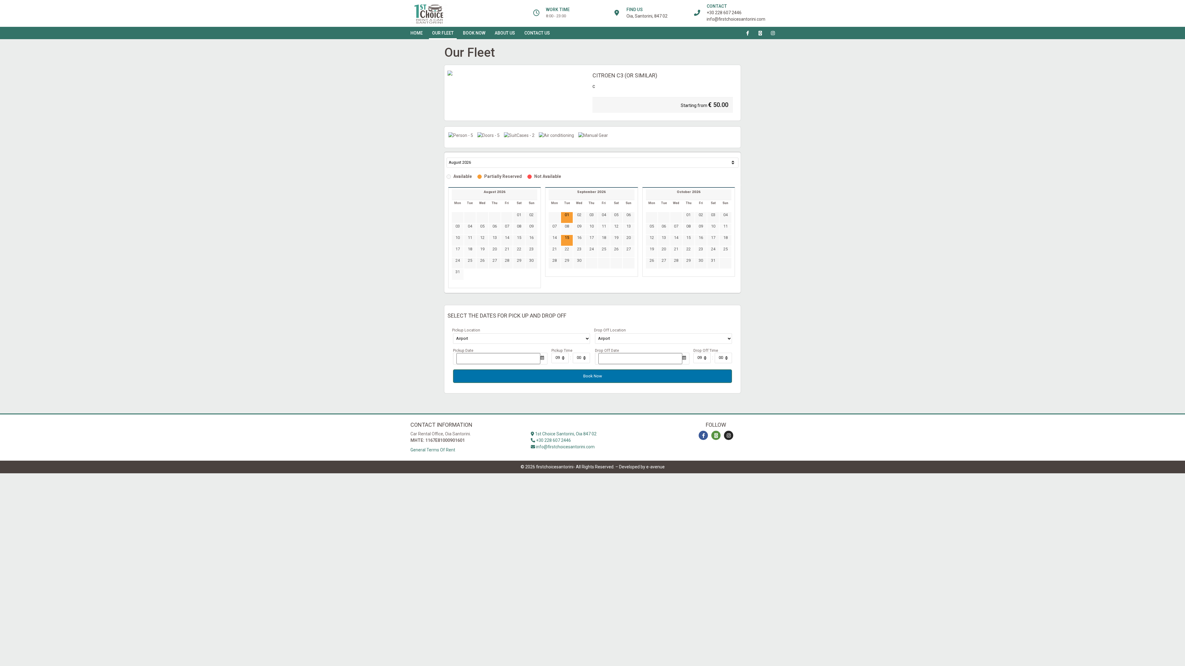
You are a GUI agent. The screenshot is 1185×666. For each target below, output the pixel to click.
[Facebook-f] (747, 33)
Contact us (537, 33)
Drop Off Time (705, 351)
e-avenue (655, 466)
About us (505, 33)
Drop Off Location (610, 330)
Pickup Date (463, 351)
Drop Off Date (607, 351)
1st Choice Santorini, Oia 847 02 (565, 433)
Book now (474, 33)
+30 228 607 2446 (724, 12)
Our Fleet (443, 33)
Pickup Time (561, 351)
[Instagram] (773, 33)
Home (416, 33)
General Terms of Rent (432, 449)
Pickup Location (466, 330)
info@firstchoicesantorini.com (736, 19)
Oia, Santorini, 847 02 (646, 16)
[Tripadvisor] (760, 33)
